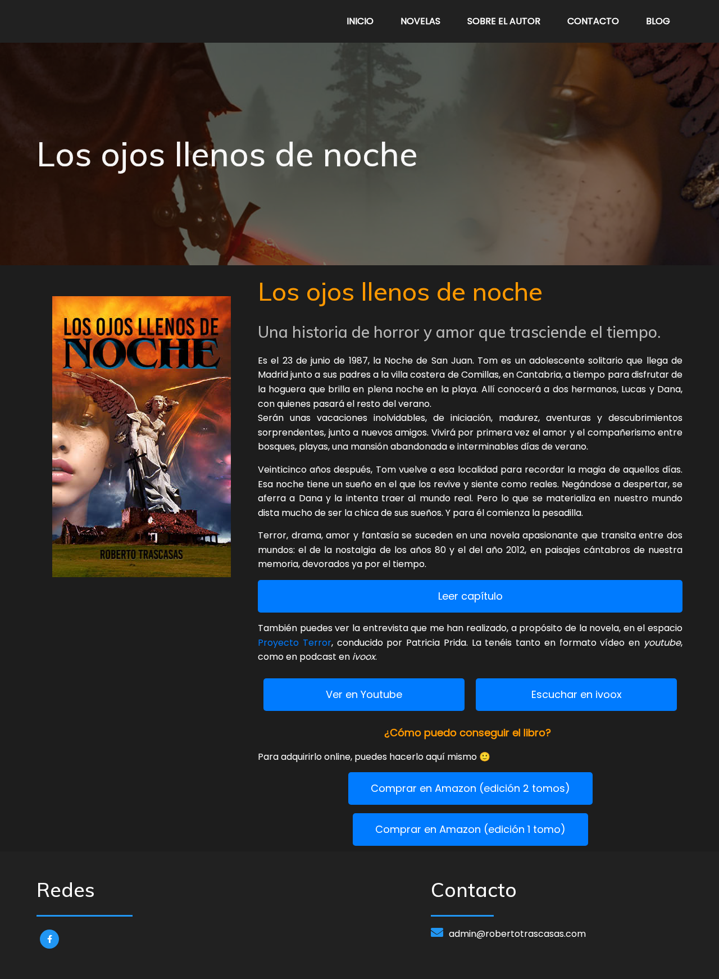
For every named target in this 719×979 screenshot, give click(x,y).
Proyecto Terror (294, 642)
